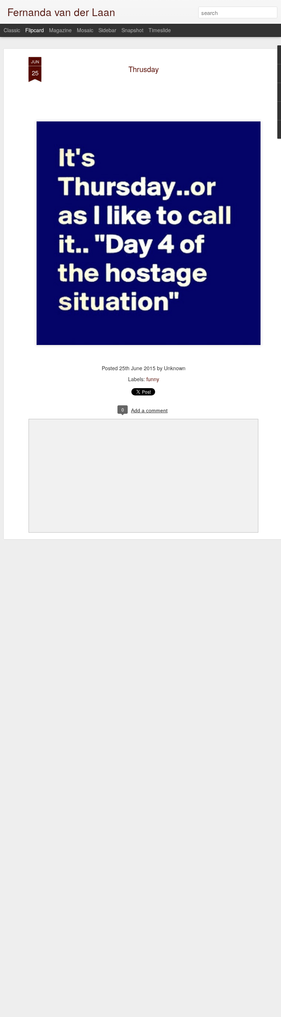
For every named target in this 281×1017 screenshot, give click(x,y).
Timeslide (160, 30)
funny (152, 379)
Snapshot (132, 30)
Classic (12, 30)
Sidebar (107, 30)
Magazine (60, 30)
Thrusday (143, 69)
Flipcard (34, 30)
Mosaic (85, 30)
